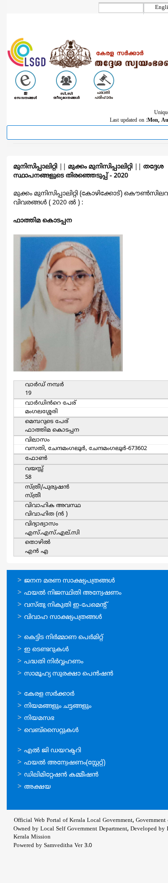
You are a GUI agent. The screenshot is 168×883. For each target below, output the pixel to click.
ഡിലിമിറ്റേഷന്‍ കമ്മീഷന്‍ (61, 775)
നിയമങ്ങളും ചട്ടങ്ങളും (57, 706)
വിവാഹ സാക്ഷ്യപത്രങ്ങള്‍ (63, 617)
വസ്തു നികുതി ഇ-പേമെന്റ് (66, 605)
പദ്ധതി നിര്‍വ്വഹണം (53, 662)
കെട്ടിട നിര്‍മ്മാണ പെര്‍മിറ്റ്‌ (63, 637)
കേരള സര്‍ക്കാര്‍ (49, 694)
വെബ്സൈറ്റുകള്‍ (51, 730)
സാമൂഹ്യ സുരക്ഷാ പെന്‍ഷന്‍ (68, 674)
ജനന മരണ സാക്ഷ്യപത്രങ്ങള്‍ (69, 581)
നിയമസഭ (39, 718)
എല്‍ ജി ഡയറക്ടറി (52, 751)
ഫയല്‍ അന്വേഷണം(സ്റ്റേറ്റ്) (64, 763)
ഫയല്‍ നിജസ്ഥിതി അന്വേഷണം (72, 593)
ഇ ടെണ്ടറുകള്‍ (46, 649)
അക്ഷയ (37, 787)
